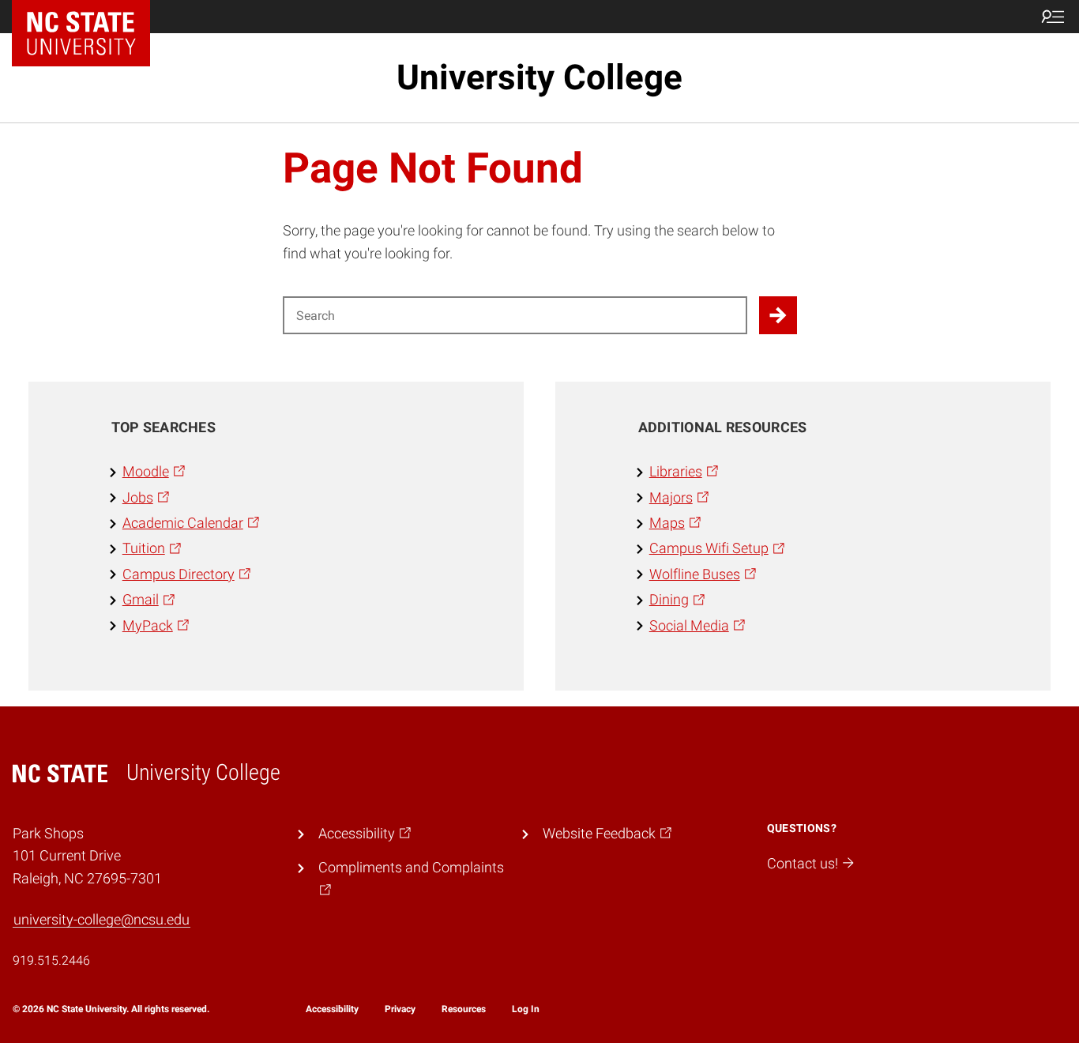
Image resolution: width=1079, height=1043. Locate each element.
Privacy (400, 1009)
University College (539, 77)
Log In (526, 1009)
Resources (464, 1009)
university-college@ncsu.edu (101, 920)
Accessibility (332, 1009)
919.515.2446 (51, 960)
